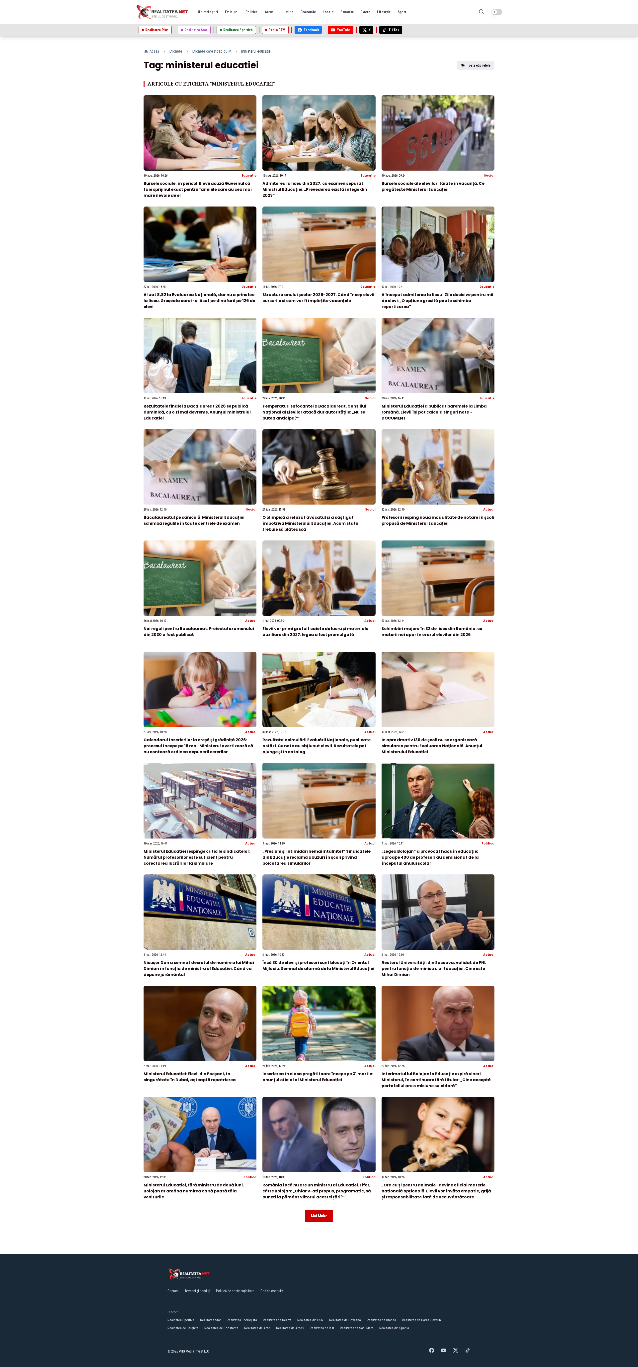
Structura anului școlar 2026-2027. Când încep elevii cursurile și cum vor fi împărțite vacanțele (318, 298)
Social (489, 175)
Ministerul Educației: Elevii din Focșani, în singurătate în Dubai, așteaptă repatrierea (190, 1077)
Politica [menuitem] (251, 12)
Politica (487, 843)
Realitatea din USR (310, 1320)
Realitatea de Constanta (221, 1328)
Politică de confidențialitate (235, 1291)
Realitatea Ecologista (242, 1320)
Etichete (175, 51)
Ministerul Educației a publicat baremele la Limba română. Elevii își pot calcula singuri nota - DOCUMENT (434, 412)
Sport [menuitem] (402, 12)
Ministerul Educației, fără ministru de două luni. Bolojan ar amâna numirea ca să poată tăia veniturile (194, 1191)
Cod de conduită (272, 1291)
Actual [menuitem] (270, 12)
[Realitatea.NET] (163, 12)
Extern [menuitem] (365, 12)
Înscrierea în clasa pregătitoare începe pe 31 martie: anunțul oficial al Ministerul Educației (317, 1077)
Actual (488, 509)
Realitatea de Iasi (322, 1328)
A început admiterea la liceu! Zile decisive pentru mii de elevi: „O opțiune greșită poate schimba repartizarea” (437, 301)
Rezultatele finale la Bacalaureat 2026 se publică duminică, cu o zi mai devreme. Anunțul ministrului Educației (197, 412)
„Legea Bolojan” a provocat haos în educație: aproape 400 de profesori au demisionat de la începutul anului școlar (430, 857)
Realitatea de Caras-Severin (421, 1320)
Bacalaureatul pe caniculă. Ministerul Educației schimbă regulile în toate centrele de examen (194, 520)
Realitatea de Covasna (345, 1320)
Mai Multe (319, 1216)
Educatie (248, 175)
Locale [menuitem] (328, 12)
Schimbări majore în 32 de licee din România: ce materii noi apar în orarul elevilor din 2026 (432, 631)
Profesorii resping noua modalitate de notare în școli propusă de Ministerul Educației (438, 520)
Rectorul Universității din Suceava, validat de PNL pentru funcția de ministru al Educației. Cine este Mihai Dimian (434, 968)
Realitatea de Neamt (277, 1320)
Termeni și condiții (197, 1291)
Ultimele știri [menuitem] (208, 12)
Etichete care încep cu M (211, 51)
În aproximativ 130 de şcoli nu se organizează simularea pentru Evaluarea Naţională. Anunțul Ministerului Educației (432, 746)
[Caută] (481, 12)
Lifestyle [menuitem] (384, 12)
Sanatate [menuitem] (347, 12)
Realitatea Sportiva (180, 1320)
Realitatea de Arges (290, 1328)
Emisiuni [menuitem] (232, 12)
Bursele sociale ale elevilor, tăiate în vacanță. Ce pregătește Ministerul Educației (433, 186)
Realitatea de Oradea (381, 1320)
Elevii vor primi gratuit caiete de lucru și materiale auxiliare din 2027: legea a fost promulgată (315, 631)
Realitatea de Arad (257, 1328)
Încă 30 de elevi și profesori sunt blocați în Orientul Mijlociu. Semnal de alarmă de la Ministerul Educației (318, 965)
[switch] (496, 12)
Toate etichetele (478, 65)
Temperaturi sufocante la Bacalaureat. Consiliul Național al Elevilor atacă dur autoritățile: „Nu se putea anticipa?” (314, 412)
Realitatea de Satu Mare (356, 1328)
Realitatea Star (210, 1320)
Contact (173, 1291)
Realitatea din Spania (394, 1328)
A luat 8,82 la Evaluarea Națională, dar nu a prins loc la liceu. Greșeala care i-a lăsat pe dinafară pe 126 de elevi (199, 301)
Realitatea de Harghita (182, 1328)
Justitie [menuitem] (288, 12)
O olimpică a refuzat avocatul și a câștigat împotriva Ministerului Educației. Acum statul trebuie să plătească (311, 523)
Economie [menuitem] (308, 12)
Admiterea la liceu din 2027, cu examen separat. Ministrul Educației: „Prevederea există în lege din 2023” (314, 189)
